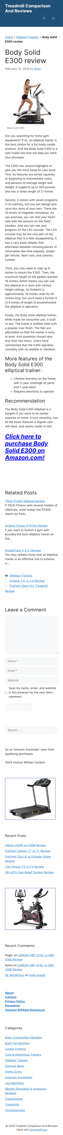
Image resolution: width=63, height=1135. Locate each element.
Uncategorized (15, 1110)
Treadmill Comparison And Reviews (28, 8)
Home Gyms (13, 1071)
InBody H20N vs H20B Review (25, 845)
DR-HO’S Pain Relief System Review (29, 872)
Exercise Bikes (14, 1066)
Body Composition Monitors (23, 1037)
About (9, 993)
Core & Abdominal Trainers (23, 1054)
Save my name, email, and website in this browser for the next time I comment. (32, 692)
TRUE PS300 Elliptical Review (25, 501)
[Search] (53, 730)
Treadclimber (14, 1099)
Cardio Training (15, 1049)
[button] (44, 18)
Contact (10, 997)
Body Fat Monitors (17, 1043)
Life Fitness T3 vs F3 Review (24, 866)
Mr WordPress (14, 975)
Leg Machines (14, 1083)
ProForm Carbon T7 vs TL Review (27, 851)
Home (9, 37)
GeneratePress (38, 1129)
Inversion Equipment (18, 1077)
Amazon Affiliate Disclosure (25, 1010)
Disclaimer (12, 1005)
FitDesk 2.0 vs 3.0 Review (27, 580)
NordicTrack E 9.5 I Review (23, 550)
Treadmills (12, 1104)
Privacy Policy (15, 1001)
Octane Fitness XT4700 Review (26, 525)
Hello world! (37, 975)
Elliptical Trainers (27, 37)
